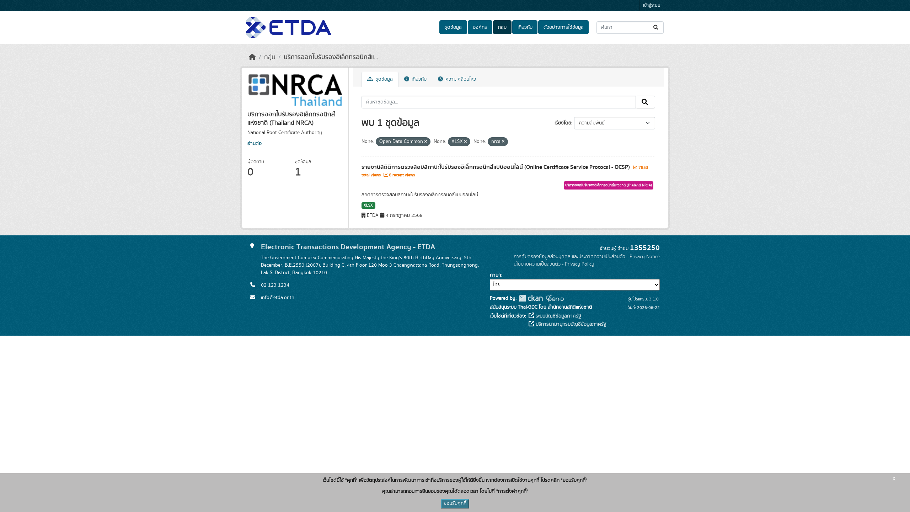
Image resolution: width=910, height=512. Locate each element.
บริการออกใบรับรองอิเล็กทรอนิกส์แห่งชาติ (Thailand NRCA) (608, 185)
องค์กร (480, 27)
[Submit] (656, 27)
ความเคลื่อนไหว (460, 79)
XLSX (368, 205)
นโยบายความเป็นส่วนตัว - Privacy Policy (554, 264)
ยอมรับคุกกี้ (455, 503)
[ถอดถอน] (425, 142)
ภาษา (495, 275)
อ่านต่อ (254, 143)
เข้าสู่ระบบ (651, 5)
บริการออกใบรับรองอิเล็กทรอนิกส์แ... (331, 57)
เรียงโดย (563, 123)
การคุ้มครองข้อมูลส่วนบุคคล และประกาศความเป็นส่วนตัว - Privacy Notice (587, 256)
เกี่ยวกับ (525, 27)
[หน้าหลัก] (252, 57)
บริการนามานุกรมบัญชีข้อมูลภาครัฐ (570, 324)
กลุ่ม (502, 27)
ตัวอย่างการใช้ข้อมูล (564, 27)
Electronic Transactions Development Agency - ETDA (348, 247)
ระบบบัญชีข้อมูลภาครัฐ (557, 316)
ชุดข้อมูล (453, 27)
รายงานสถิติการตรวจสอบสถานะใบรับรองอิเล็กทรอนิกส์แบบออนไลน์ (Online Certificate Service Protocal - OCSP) (496, 167)
